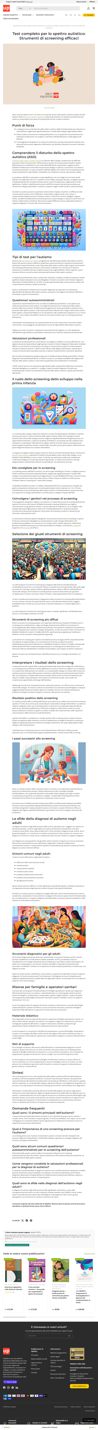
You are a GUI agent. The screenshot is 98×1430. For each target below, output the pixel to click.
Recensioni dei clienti (58, 1374)
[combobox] (48, 8)
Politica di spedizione (89, 1407)
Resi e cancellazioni (57, 1378)
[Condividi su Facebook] (27, 1220)
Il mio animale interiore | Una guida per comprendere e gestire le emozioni (36, 1290)
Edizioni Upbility (11, 1407)
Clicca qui (26, 2)
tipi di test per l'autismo (30, 261)
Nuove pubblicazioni (79, 1386)
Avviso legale (55, 1357)
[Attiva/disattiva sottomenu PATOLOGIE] (33, 15)
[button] (94, 8)
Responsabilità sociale (39, 1359)
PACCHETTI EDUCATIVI (45, 15)
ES (79, 15)
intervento (26, 528)
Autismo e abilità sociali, (61, 26)
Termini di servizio (90, 1411)
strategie (75, 525)
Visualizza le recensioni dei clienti (17, 1245)
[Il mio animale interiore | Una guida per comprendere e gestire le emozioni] (37, 1270)
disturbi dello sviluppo (20, 455)
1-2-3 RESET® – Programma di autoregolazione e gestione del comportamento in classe (83, 1297)
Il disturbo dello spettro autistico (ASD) (26, 161)
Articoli (53, 1370)
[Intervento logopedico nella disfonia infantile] (13, 1270)
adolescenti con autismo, (22, 26)
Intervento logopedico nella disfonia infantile (13, 1288)
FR (71, 15)
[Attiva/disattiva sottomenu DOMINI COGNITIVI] (19, 15)
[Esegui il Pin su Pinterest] (31, 1220)
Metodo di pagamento (58, 1353)
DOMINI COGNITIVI (10, 15)
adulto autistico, (39, 26)
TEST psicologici (56, 1366)
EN (66, 15)
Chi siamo (34, 1355)
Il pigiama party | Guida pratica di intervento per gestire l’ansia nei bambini (60, 1294)
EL (75, 15)
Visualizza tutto (89, 1254)
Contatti (34, 1373)
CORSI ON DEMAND (10, 19)
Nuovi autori (81, 2)
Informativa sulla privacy (60, 1407)
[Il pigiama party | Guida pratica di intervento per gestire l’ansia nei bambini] (61, 1270)
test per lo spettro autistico (34, 117)
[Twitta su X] (22, 1220)
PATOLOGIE (26, 15)
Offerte (92, 2)
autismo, (49, 26)
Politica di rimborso (76, 1407)
